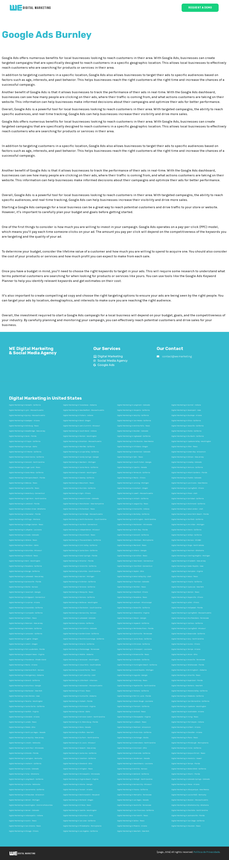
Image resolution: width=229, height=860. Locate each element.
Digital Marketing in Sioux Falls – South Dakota (82, 665)
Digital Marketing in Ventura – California (187, 467)
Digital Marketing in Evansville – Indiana (133, 509)
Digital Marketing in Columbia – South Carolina (81, 571)
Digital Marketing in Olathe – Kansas (23, 587)
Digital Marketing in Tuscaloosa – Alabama (80, 405)
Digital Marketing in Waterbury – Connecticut (27, 493)
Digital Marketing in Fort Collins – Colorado (80, 628)
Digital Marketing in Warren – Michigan (78, 576)
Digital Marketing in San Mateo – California (134, 421)
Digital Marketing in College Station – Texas (26, 524)
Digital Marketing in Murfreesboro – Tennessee (190, 618)
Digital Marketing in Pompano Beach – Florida (27, 478)
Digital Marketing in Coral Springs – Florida (80, 556)
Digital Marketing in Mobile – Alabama (78, 654)
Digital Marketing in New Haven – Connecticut (135, 561)
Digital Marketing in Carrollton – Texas (132, 556)
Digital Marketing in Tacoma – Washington (26, 701)
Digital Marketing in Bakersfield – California (188, 769)
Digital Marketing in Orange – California (24, 571)
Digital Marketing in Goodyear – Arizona (24, 421)
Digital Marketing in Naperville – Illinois (187, 597)
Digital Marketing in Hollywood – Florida (187, 608)
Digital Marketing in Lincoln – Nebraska (24, 743)
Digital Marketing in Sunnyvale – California (26, 613)
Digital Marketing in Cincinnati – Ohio (132, 748)
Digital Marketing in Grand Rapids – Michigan (135, 670)
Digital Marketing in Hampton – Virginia (187, 571)
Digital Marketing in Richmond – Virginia (79, 706)
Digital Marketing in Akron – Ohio (184, 654)
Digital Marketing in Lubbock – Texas (131, 722)
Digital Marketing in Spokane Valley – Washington (191, 441)
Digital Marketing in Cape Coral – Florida (187, 680)
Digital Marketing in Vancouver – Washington (81, 660)
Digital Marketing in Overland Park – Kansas (26, 670)
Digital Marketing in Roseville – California (133, 608)
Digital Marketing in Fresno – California (132, 789)
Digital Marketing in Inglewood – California (133, 436)
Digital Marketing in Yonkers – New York (187, 686)
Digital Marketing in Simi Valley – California (80, 545)
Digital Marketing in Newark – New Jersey (79, 748)
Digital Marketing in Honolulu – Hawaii (186, 758)
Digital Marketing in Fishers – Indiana (78, 415)
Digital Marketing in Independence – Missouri (81, 530)
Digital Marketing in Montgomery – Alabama (26, 675)
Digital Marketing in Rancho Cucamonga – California (83, 639)
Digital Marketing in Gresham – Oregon (132, 488)
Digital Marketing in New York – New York (133, 831)
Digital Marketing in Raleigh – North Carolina (134, 779)
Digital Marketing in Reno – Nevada (77, 727)
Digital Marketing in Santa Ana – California (79, 753)
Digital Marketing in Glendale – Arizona (24, 717)
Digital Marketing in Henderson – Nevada (133, 758)
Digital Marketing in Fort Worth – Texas (132, 815)
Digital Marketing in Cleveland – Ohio (77, 764)
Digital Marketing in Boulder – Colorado (132, 431)
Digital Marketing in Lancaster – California (25, 634)
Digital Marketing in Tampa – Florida (185, 764)
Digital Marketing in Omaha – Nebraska (24, 784)
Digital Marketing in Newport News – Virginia (26, 654)
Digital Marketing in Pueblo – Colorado (186, 478)
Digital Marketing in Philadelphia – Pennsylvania (82, 826)
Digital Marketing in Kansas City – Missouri (134, 784)
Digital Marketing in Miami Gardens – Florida (189, 472)
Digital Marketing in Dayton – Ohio (130, 571)
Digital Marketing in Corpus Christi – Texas (188, 753)
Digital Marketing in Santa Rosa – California (134, 639)
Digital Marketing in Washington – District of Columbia (31, 805)
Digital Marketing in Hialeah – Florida (77, 701)
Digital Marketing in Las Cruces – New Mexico (189, 483)
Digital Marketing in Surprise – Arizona (24, 602)
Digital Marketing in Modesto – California (187, 696)
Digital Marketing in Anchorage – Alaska (132, 738)
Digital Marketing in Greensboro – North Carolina (136, 743)
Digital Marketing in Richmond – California (188, 504)
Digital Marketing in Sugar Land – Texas (24, 467)
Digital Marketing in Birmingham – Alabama (189, 670)
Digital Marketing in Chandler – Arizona (186, 732)
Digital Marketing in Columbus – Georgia (25, 686)
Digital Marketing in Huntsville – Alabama (79, 696)
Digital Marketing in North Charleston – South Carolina (84, 519)
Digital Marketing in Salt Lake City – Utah (79, 675)
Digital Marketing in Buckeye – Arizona (186, 415)
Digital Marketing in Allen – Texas (184, 447)
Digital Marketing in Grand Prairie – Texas (79, 670)
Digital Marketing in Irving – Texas (184, 717)
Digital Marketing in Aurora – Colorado (24, 769)
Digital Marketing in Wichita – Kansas (132, 769)
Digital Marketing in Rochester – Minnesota (134, 524)
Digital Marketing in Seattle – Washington (80, 810)
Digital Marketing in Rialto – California (186, 431)
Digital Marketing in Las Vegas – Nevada (133, 800)
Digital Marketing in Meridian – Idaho (23, 545)
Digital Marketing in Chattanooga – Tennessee (81, 649)
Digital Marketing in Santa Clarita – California (27, 706)
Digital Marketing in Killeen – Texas (23, 618)
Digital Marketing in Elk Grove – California (133, 644)
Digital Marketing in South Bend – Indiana (80, 431)
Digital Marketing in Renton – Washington (80, 436)
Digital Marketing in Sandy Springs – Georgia (81, 457)
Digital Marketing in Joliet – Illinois (185, 602)
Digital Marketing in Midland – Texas (23, 556)
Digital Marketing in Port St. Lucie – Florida (134, 696)
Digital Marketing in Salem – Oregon (23, 644)
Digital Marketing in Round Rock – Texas (79, 535)
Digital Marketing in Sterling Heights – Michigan (190, 556)
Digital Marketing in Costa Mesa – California (26, 472)
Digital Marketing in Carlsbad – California (187, 498)
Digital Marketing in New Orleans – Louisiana (135, 764)
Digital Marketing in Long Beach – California (26, 779)
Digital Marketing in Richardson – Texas (79, 509)
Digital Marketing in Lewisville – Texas (24, 488)
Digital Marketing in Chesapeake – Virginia (134, 717)
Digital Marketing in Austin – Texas (22, 821)
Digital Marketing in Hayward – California (133, 623)
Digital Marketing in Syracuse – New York (187, 587)
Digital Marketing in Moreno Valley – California (189, 691)
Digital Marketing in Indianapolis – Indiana (26, 815)
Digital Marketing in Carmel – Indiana (186, 405)
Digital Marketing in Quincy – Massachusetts (27, 415)
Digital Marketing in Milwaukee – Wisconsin (26, 795)
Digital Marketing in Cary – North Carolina (187, 639)
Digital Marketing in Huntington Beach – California (137, 665)
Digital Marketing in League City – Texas (132, 504)
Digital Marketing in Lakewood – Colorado (79, 618)
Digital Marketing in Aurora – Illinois (185, 644)
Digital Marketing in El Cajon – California (24, 441)
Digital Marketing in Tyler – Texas (130, 457)
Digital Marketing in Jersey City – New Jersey (26, 738)
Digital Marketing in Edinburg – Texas (24, 426)
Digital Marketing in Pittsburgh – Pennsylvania (189, 743)
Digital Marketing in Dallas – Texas (130, 821)
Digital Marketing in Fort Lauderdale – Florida (27, 649)
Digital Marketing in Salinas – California (187, 623)
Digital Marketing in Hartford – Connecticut (80, 524)
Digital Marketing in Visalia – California (186, 582)
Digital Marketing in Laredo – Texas (22, 722)
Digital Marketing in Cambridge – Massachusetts (83, 514)
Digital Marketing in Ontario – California (78, 644)
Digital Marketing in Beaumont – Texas (78, 483)
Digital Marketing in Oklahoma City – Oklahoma (190, 805)
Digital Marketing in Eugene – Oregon (23, 639)
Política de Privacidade (206, 852)
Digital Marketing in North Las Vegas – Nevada (27, 732)
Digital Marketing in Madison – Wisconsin (134, 727)
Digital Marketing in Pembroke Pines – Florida (135, 628)
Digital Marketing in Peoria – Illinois (131, 478)
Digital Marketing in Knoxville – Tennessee (188, 660)
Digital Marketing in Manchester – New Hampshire (83, 504)
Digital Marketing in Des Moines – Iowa (24, 696)
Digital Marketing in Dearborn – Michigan (79, 462)
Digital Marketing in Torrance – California (79, 587)
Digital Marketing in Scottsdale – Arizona (187, 712)
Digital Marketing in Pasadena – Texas (132, 597)
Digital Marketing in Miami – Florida (185, 774)
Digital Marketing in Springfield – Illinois (187, 488)
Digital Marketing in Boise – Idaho (76, 712)
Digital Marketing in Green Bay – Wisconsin (188, 452)
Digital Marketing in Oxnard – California (24, 680)
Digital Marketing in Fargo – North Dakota (187, 545)
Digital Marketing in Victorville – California (79, 566)
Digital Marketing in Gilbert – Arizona (186, 727)
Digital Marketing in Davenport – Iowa (186, 410)
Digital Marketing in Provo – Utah (184, 493)
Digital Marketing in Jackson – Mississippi (134, 602)
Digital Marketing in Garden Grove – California (81, 634)
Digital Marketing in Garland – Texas (131, 712)
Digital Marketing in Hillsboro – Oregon (132, 447)
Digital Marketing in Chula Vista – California (134, 732)
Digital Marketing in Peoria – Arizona (23, 665)
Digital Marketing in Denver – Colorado (24, 810)
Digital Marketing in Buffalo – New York (78, 732)
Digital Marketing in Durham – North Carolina (81, 738)
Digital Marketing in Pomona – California (79, 597)
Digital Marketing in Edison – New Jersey (187, 457)
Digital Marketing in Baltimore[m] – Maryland (81, 795)
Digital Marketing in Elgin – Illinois (77, 493)
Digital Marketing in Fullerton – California (79, 582)
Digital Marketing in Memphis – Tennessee (134, 795)
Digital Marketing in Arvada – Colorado (24, 535)
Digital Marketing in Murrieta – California (79, 488)
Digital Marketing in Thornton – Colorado (133, 582)
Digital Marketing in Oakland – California (133, 774)
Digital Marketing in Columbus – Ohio (78, 815)
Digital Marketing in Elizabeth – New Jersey (188, 561)
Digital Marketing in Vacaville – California (187, 426)
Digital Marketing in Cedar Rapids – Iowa (187, 566)
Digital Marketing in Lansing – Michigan (133, 483)
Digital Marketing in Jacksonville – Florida (188, 815)
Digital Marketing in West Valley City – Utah (134, 576)
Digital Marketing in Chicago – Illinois (23, 831)
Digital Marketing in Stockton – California (79, 758)
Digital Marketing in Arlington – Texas (78, 769)
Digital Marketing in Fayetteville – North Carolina (136, 686)
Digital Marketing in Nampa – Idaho (23, 447)
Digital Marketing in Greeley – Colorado (186, 462)
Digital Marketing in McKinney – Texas (132, 680)
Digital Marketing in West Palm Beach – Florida (190, 514)
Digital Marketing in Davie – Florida (22, 436)
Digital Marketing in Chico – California (186, 421)
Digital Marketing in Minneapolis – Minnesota (81, 774)
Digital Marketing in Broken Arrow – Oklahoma (27, 509)
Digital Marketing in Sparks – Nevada (132, 467)
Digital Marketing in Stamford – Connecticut (134, 566)
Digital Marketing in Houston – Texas (186, 826)
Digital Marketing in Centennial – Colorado (133, 452)
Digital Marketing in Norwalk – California (25, 405)
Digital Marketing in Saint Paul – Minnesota (26, 748)
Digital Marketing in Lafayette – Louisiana (25, 530)
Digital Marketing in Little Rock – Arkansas (80, 680)
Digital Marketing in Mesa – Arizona (185, 784)
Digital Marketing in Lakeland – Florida (24, 504)
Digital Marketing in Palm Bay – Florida (132, 530)
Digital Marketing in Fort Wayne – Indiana (187, 722)
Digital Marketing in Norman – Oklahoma (187, 550)
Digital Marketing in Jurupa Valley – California (81, 452)
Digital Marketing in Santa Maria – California (80, 467)
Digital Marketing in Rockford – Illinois (132, 592)
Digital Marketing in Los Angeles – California (80, 831)
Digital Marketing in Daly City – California (133, 415)
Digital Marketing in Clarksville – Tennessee (134, 634)
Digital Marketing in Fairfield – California (187, 519)
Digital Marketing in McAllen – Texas (131, 587)
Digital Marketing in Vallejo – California (186, 535)
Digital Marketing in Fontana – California (133, 691)
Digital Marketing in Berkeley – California (133, 514)
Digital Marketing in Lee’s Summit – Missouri (81, 426)
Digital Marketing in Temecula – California (133, 472)
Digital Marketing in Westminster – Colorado (81, 498)
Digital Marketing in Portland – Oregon (78, 800)
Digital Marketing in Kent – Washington (24, 561)
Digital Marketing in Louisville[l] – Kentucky (188, 795)
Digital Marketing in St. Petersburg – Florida (80, 722)
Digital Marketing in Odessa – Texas (23, 483)
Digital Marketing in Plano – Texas (184, 738)
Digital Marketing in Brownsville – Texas (133, 654)
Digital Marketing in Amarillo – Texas (185, 675)
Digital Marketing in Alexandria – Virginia (133, 613)
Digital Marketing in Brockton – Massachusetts (82, 441)
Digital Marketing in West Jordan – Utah (187, 509)
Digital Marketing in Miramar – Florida (78, 561)
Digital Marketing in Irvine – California (186, 748)
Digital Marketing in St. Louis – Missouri (79, 743)
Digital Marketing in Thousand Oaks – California (82, 540)
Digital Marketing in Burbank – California (187, 436)
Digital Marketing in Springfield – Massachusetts (191, 613)
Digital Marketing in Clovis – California (186, 530)
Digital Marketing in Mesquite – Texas (78, 592)
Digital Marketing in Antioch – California (132, 498)
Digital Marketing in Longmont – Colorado (133, 405)
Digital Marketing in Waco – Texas (184, 576)
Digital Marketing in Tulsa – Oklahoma (24, 774)
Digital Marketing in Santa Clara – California (80, 550)
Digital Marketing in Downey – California (78, 478)
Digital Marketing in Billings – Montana (24, 519)
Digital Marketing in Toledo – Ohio (22, 727)
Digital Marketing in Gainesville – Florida (25, 582)
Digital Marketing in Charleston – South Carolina (82, 608)
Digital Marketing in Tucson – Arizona (77, 789)
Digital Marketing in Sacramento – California (26, 789)
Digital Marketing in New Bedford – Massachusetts (83, 410)
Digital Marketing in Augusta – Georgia (132, 675)
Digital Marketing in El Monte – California (25, 452)
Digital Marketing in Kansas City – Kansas (79, 613)
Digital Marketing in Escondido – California (26, 608)
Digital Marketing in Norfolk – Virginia (24, 712)
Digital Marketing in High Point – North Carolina (27, 498)
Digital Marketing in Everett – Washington (80, 472)
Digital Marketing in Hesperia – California (133, 410)
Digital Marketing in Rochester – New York (25, 691)
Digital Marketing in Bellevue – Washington (80, 602)
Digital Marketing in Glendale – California (133, 660)
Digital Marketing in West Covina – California (26, 457)
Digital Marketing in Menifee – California (79, 447)
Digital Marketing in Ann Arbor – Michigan (187, 524)
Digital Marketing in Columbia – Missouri (25, 550)
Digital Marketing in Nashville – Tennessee (134, 805)
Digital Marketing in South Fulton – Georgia (134, 462)
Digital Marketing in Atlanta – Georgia (77, 784)
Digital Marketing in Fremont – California (133, 706)
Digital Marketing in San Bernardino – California (190, 701)
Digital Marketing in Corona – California (78, 623)
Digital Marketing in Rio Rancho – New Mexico (135, 441)
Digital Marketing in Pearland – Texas (131, 545)
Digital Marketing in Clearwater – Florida (25, 514)
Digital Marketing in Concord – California (133, 535)
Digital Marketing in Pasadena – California (25, 566)
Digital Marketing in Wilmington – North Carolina (136, 519)
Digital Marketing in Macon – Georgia (131, 618)
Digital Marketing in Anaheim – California (25, 764)
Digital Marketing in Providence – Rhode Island (27, 660)
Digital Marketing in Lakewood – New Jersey (26, 576)
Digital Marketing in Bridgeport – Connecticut (27, 597)
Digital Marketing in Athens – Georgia (132, 550)
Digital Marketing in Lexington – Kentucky (25, 758)
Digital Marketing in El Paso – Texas (77, 805)
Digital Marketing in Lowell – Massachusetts (135, 493)
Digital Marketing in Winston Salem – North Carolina (84, 717)
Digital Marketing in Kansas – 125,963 (186, 540)
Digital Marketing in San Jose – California (79, 821)
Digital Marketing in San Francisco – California (135, 810)
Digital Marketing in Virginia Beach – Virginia (80, 779)
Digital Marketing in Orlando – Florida (23, 753)
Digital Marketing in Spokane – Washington (188, 706)
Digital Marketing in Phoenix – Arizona (132, 826)
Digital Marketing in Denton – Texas (185, 592)
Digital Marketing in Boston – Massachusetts (189, 800)
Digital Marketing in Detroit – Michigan (24, 800)
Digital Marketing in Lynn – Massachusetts (26, 410)
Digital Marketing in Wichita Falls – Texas (133, 426)
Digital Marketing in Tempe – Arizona (185, 649)
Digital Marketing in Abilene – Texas (23, 540)
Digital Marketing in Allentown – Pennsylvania (135, 540)
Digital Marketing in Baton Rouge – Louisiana (135, 701)
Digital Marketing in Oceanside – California (188, 634)
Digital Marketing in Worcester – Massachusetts (82, 686)
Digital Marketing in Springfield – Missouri (188, 628)
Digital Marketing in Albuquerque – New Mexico (190, 789)
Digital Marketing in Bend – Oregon (77, 421)
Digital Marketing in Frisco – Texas (76, 691)
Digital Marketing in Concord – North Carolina (27, 462)
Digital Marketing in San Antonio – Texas (25, 826)
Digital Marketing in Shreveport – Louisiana (134, 649)
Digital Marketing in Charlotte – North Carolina (189, 810)
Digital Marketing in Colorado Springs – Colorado (190, 779)
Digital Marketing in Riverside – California (133, 753)
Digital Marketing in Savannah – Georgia (25, 592)
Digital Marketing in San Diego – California (187, 821)
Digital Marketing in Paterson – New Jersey (26, 623)
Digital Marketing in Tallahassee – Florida (187, 665)
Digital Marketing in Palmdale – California (25, 628)
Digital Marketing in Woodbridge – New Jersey (27, 431)
